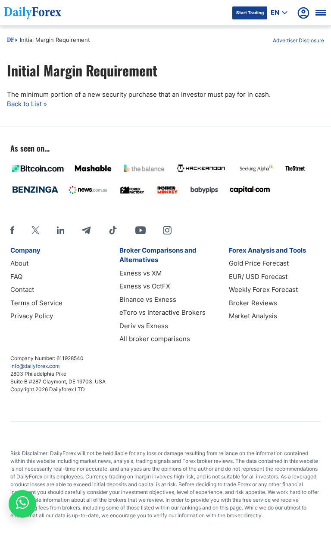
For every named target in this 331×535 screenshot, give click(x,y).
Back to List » (27, 104)
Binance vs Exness (147, 299)
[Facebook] (12, 230)
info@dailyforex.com (34, 366)
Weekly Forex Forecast (263, 289)
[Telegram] (86, 230)
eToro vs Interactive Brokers (162, 312)
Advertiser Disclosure (298, 40)
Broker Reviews (253, 303)
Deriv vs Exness (143, 326)
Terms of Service (36, 303)
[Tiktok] (113, 230)
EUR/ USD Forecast (258, 276)
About (19, 263)
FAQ (16, 276)
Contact (22, 289)
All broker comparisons (154, 339)
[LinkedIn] (60, 230)
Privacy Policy (31, 316)
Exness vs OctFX (144, 286)
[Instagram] (167, 230)
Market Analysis (253, 316)
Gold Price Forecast (259, 263)
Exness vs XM (140, 273)
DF (10, 41)
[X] (35, 230)
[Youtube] (140, 230)
